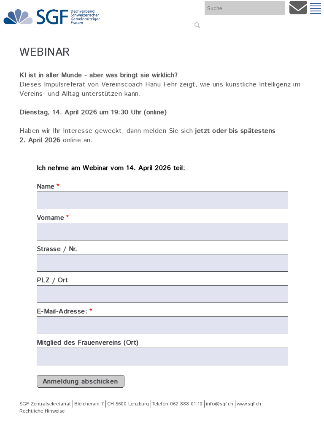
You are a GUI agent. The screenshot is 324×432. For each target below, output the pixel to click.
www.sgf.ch (249, 404)
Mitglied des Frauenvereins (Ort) (88, 343)
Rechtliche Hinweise (42, 411)
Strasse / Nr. (57, 249)
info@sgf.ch (219, 404)
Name (46, 187)
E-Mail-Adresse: (62, 311)
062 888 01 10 (186, 404)
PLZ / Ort (52, 280)
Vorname (51, 218)
